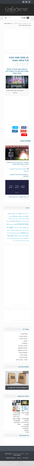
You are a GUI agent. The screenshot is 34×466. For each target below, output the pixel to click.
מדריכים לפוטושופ (22, 350)
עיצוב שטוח (26, 238)
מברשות (17, 221)
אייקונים (20, 235)
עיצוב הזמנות (18, 230)
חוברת (27, 230)
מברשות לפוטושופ (22, 348)
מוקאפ (18, 233)
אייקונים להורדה (23, 336)
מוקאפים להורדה (23, 352)
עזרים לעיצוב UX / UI (20, 218)
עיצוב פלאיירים (10, 233)
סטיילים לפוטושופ (25, 213)
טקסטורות (24, 343)
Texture (16, 236)
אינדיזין (7, 238)
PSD (7, 224)
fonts (15, 224)
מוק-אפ (15, 238)
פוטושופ (15, 216)
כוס (10, 230)
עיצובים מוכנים (23, 224)
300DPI (13, 221)
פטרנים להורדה (23, 357)
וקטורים (10, 227)
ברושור (13, 218)
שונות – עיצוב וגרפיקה (21, 359)
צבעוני (22, 233)
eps (19, 213)
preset (19, 238)
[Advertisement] (17, 40)
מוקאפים (10, 216)
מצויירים (27, 240)
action (22, 238)
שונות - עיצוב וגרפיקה (19, 65)
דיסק (14, 240)
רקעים (27, 216)
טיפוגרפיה (24, 230)
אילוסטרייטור (25, 236)
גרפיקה (19, 458)
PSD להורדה (23, 334)
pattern (13, 230)
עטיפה (17, 240)
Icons (23, 216)
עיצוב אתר (8, 221)
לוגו (28, 227)
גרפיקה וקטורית (23, 338)
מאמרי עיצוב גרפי (22, 345)
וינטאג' (20, 216)
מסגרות (27, 218)
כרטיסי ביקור (19, 227)
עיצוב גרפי (10, 236)
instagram (11, 224)
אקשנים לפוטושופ (11, 213)
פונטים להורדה (23, 355)
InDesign (12, 238)
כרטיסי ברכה (22, 240)
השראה (25, 227)
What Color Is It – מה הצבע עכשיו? (18, 197)
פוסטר (15, 227)
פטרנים (15, 233)
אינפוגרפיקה (22, 221)
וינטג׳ (17, 213)
